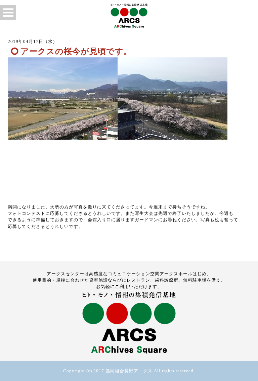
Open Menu (8, 12)
